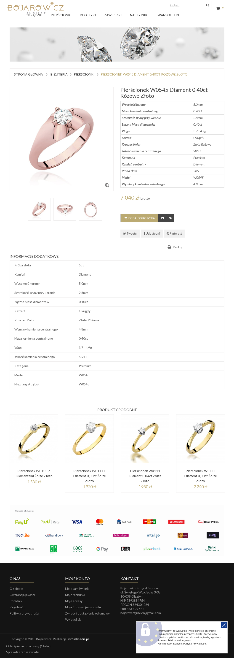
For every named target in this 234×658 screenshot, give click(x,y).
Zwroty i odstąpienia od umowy (87, 613)
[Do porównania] (162, 218)
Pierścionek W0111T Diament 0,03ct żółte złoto (89, 476)
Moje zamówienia (77, 588)
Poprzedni (17, 202)
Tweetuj (131, 233)
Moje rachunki (75, 595)
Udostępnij (152, 233)
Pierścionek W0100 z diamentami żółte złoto (34, 473)
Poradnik (16, 601)
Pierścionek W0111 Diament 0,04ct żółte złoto (145, 476)
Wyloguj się (73, 619)
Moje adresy (73, 601)
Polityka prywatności (24, 613)
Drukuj (177, 247)
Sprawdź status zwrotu (22, 652)
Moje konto (77, 578)
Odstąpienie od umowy (28, 646)
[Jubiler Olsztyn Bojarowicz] (35, 8)
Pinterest (175, 233)
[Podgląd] (170, 218)
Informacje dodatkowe (34, 256)
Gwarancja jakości (22, 595)
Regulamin (17, 607)
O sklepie (16, 588)
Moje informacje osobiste (83, 607)
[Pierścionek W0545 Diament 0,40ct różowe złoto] (39, 209)
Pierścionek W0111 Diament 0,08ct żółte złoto (200, 476)
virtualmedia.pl (78, 639)
